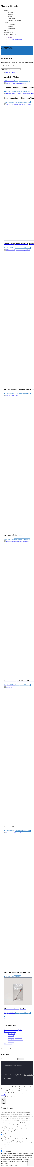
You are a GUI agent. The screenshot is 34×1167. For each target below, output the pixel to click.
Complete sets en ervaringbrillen (13, 1030)
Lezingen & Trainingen (10, 34)
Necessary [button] (3, 1133)
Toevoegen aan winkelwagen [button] (22, 81)
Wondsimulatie (8, 1044)
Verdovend (11, 1036)
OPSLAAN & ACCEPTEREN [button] (9, 1165)
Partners (6, 30)
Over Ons (10, 12)
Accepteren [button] (29, 1093)
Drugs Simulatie (8, 32)
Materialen (11, 1042)
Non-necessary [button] (5, 1149)
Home (6, 10)
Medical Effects (9, 6)
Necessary (5, 1135)
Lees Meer (3, 1095)
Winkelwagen (11, 24)
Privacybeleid (11, 18)
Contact (10, 16)
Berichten (10, 14)
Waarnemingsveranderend (15, 1038)
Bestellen (10, 26)
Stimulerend (11, 1034)
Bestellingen (11, 28)
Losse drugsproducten (10, 1032)
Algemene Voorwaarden (14, 20)
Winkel (6, 22)
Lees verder (17, 976)
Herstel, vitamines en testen (15, 1040)
